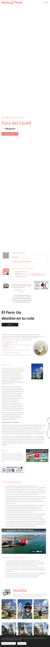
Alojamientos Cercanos (21, 271)
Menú (47, 2)
